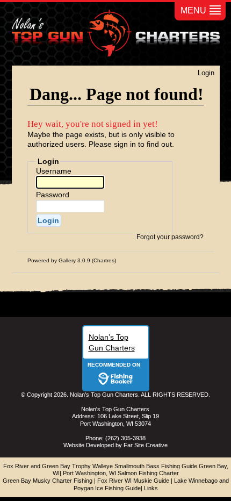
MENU (193, 10)
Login (206, 73)
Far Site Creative (146, 445)
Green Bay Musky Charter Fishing (47, 480)
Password (52, 194)
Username (53, 171)
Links (151, 488)
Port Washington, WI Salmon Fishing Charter (121, 473)
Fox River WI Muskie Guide (133, 480)
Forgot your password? (170, 237)
